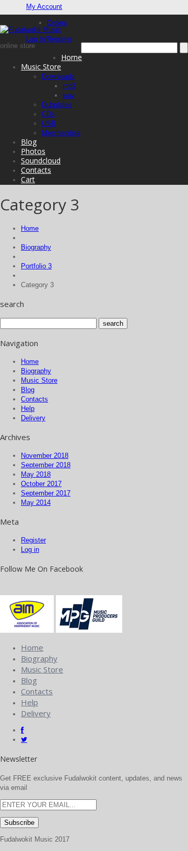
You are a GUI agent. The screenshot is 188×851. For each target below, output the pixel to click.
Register (33, 540)
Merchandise (61, 133)
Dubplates (57, 105)
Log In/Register (49, 39)
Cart (28, 179)
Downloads (58, 76)
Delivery (33, 418)
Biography (36, 247)
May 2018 (36, 474)
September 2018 (45, 465)
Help (27, 408)
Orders (57, 23)
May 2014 (36, 502)
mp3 (69, 86)
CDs (48, 114)
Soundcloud (41, 161)
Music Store (41, 67)
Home (71, 57)
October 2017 (41, 484)
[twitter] (24, 739)
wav (69, 95)
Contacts (36, 170)
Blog (29, 142)
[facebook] (22, 730)
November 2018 (44, 455)
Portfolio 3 (36, 266)
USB (49, 123)
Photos (33, 151)
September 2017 (45, 493)
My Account (44, 6)
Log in (30, 549)
